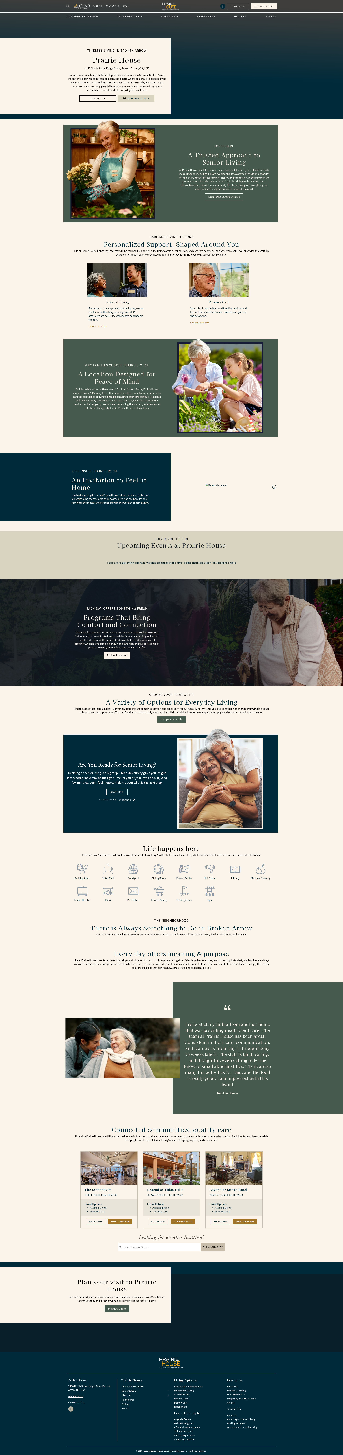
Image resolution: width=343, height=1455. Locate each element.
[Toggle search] (67, 6)
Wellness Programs (184, 1423)
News (125, 6)
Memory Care (97, 1211)
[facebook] (222, 6)
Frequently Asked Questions (241, 1398)
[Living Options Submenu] (141, 17)
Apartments (206, 16)
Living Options (128, 16)
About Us (231, 1415)
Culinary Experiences (184, 1435)
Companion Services (184, 1439)
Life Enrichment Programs (187, 1427)
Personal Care (181, 1398)
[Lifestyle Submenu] (177, 17)
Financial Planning (236, 1390)
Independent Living (184, 1390)
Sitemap (202, 1451)
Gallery (240, 16)
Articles (231, 1402)
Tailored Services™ (183, 1431)
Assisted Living (98, 1208)
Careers (98, 6)
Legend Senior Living (153, 1451)
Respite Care (180, 1406)
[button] (158, 490)
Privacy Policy (191, 1451)
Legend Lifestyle (182, 1419)
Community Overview (82, 16)
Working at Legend (236, 1423)
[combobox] (159, 1247)
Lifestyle (168, 16)
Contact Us (112, 6)
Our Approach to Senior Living (242, 1427)
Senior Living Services (174, 1451)
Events (271, 16)
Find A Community (213, 1247)
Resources (232, 1386)
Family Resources (236, 1394)
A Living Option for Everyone (188, 1386)
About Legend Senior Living (241, 1419)
